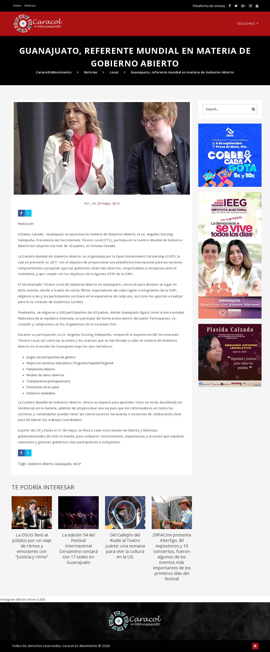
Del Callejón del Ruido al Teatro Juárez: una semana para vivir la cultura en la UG (125, 546)
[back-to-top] (255, 646)
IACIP (77, 464)
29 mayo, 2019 (108, 203)
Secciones (246, 24)
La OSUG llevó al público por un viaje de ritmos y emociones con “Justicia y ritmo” (31, 546)
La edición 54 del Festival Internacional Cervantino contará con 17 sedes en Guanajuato (78, 548)
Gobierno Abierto (40, 464)
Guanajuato (63, 464)
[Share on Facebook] (21, 213)
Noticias (30, 5)
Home (17, 5)
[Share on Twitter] (28, 213)
